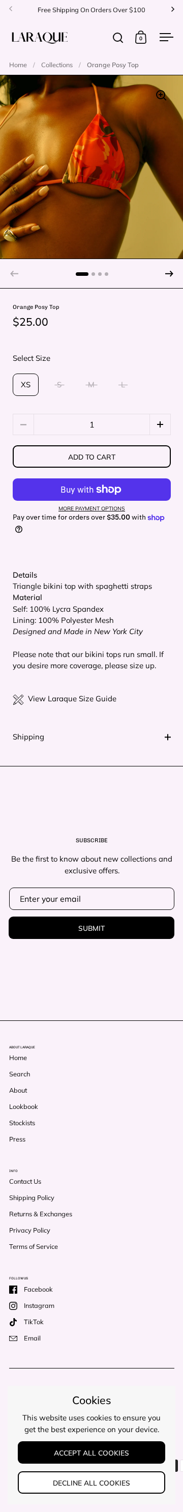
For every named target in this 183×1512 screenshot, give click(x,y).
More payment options (91, 508)
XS (25, 384)
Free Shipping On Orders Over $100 (91, 9)
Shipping (28, 736)
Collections (57, 65)
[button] (169, 274)
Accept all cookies (91, 1452)
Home (18, 65)
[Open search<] (118, 37)
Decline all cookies (91, 1482)
